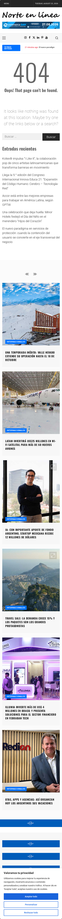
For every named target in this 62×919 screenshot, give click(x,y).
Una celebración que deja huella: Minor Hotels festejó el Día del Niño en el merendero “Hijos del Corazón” (27, 216)
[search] (57, 37)
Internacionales (16, 342)
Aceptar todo (31, 896)
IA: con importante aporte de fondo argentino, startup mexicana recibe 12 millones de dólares (29, 533)
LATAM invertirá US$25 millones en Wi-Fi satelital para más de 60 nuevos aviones (30, 444)
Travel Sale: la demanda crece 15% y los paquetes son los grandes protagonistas (30, 622)
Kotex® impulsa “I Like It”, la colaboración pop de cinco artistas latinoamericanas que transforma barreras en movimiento (30, 163)
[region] (31, 893)
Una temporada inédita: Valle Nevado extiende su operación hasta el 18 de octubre (30, 356)
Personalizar (31, 904)
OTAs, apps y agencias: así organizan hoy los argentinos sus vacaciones (29, 801)
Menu (6, 4)
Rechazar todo (31, 912)
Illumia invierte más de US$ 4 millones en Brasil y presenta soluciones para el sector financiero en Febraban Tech (30, 712)
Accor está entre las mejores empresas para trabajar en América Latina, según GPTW (27, 200)
